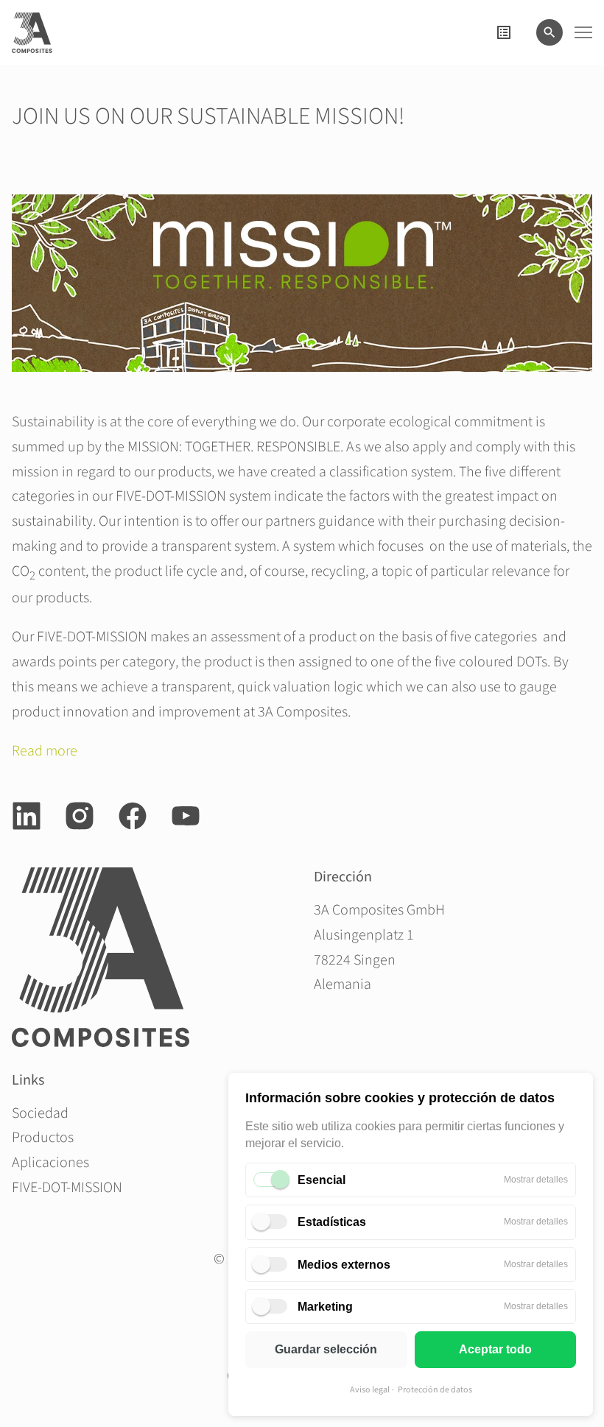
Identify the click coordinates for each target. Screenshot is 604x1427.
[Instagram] (79, 816)
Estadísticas (332, 1222)
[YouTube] (185, 816)
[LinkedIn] (26, 816)
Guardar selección (326, 1349)
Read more (44, 751)
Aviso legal (370, 1390)
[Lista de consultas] (504, 32)
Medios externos (344, 1264)
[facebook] (132, 816)
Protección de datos (435, 1390)
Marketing (325, 1306)
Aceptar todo (495, 1349)
